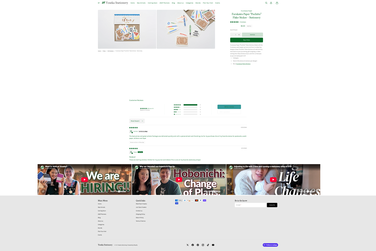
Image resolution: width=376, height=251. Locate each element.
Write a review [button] (229, 107)
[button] (266, 3)
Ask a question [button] (225, 112)
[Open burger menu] (99, 3)
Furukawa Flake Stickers (243, 64)
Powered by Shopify (132, 245)
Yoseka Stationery (122, 245)
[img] (133, 128)
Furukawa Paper (246, 11)
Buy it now (246, 40)
